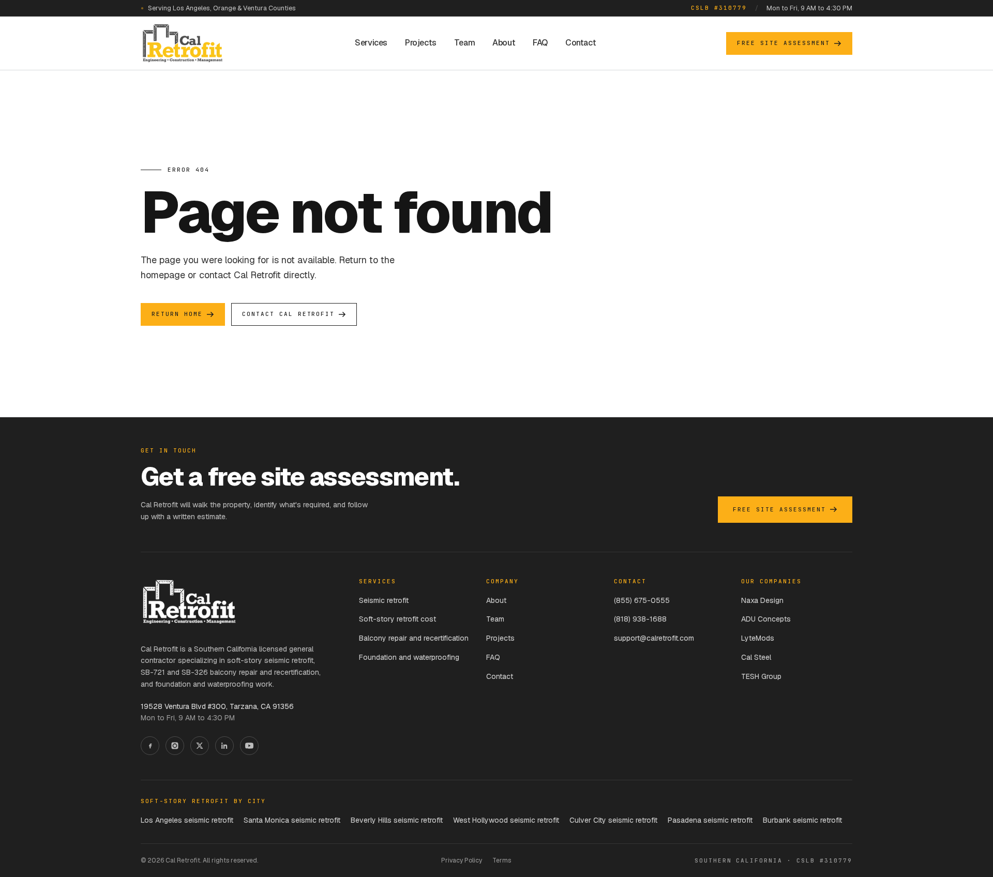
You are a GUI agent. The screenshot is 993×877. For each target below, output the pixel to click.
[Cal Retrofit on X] (199, 745)
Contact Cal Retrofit (288, 313)
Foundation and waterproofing (409, 657)
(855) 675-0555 (642, 600)
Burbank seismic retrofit (802, 820)
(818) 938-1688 (640, 619)
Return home (177, 313)
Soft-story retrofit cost (397, 619)
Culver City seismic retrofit (613, 820)
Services (371, 42)
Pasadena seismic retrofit (710, 820)
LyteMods (757, 638)
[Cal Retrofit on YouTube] (249, 745)
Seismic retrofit (384, 600)
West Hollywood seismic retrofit (506, 820)
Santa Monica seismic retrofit (292, 820)
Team (464, 42)
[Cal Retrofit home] (182, 43)
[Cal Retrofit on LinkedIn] (224, 745)
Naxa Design (762, 600)
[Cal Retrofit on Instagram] (175, 745)
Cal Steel (756, 657)
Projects (421, 42)
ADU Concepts (766, 619)
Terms (501, 860)
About (503, 42)
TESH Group (761, 676)
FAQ (540, 42)
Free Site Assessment (783, 43)
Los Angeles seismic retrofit (187, 820)
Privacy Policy (461, 860)
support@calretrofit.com (654, 638)
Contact (580, 42)
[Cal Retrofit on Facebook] (150, 745)
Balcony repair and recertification (414, 638)
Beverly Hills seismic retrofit (397, 820)
